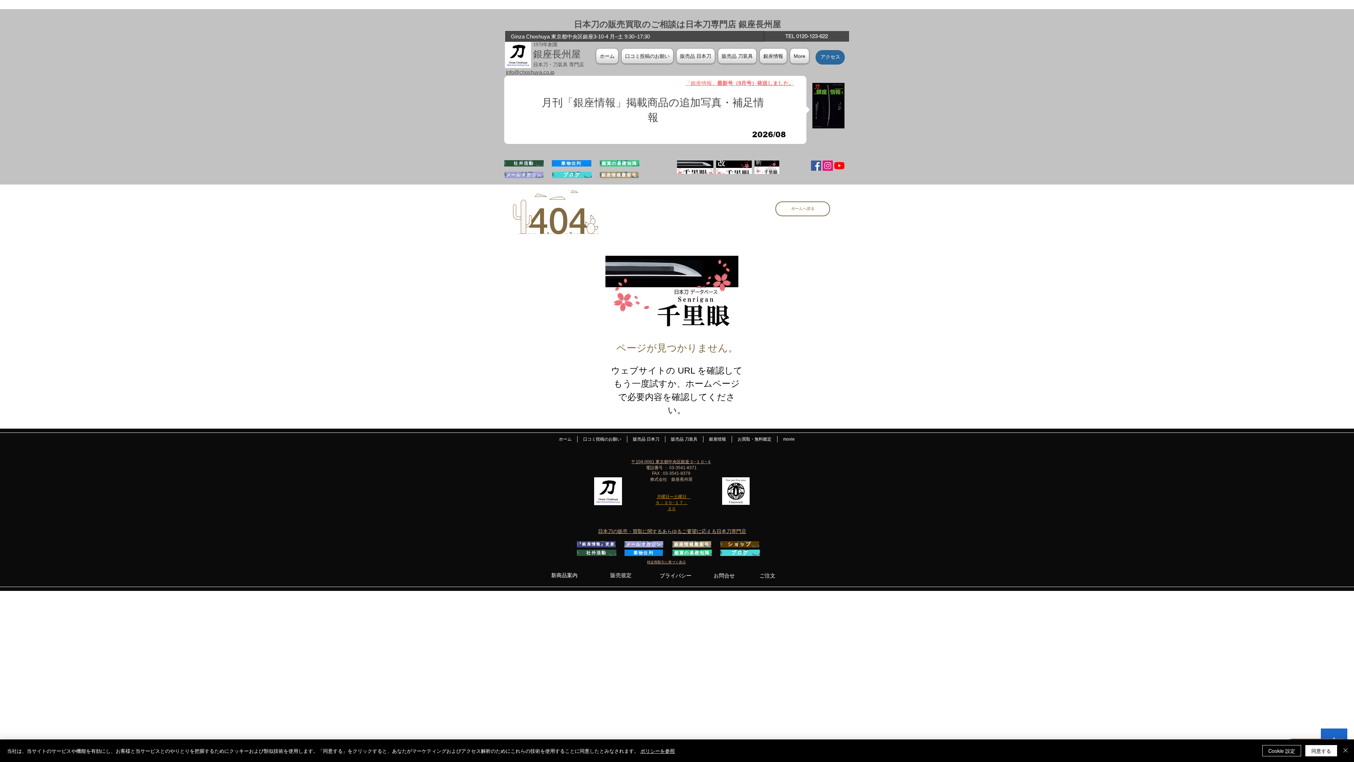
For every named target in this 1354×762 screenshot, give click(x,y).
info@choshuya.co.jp (530, 72)
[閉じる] (1345, 750)
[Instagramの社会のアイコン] (828, 166)
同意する (1321, 750)
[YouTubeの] (839, 166)
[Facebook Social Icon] (816, 166)
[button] (773, 56)
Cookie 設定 (1281, 750)
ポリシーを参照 (657, 750)
